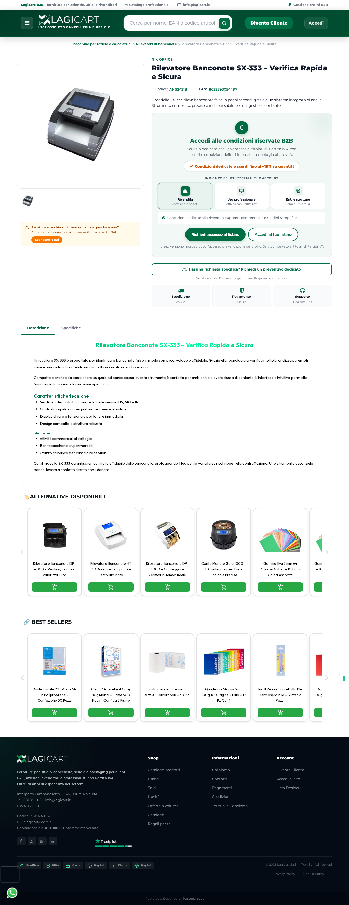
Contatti (219, 779)
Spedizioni (221, 796)
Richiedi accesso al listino (215, 234)
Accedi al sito (288, 779)
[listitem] (54, 552)
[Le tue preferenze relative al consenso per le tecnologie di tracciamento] (344, 679)
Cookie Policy (313, 874)
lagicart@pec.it (38, 822)
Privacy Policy (284, 874)
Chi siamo (221, 770)
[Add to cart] (54, 587)
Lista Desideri (288, 787)
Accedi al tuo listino (273, 234)
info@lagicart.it (196, 5)
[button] (224, 23)
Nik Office (162, 59)
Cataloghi (156, 815)
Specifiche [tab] (71, 328)
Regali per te (159, 823)
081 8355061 (33, 800)
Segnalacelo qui (47, 239)
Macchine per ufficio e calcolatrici (102, 44)
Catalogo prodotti (164, 770)
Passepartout (193, 898)
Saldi (152, 787)
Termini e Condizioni (230, 806)
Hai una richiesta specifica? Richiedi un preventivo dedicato (245, 269)
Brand (153, 779)
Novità (154, 796)
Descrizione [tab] (38, 328)
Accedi (316, 23)
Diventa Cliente (268, 23)
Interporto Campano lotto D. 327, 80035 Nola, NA (57, 794)
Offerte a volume (163, 806)
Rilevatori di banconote (156, 44)
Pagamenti (222, 787)
